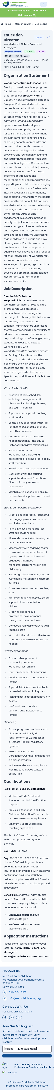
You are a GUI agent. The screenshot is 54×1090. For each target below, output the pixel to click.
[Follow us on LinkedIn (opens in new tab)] (19, 1017)
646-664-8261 (17, 992)
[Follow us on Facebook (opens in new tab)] (5, 1017)
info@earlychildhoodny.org (25, 998)
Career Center (23, 23)
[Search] (43, 4)
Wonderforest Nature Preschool (23, 83)
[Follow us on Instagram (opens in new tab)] (12, 1017)
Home (7, 23)
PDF (38, 37)
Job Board (41, 23)
